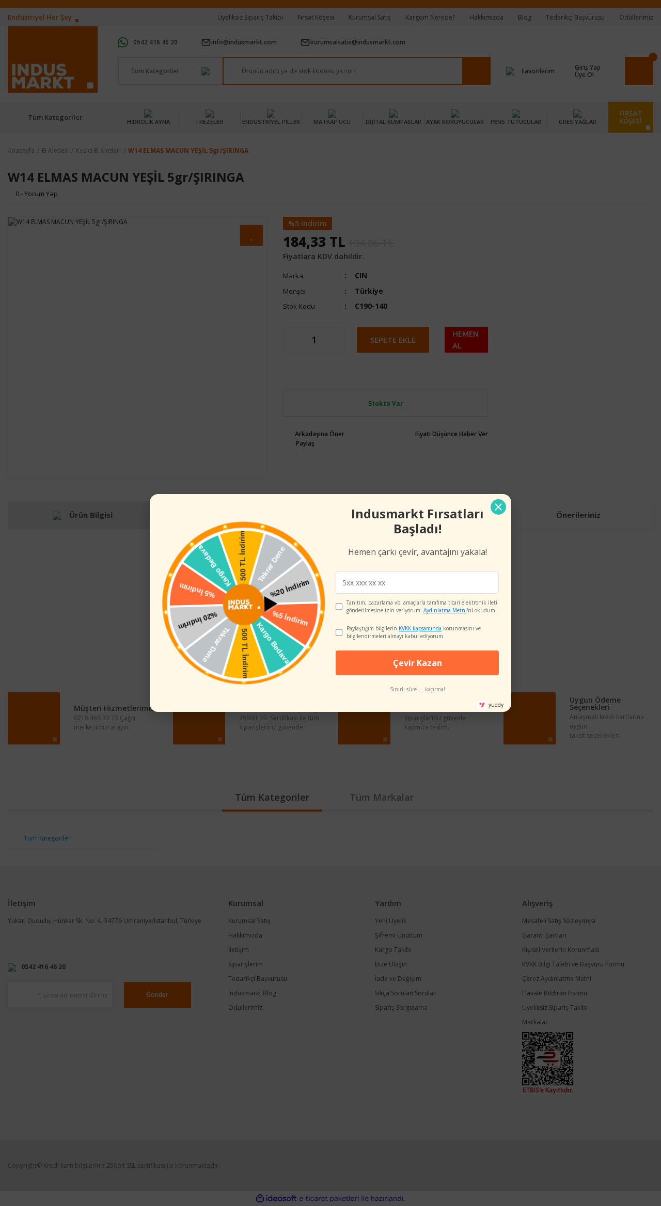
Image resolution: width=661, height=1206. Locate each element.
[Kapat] (498, 507)
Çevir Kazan (417, 663)
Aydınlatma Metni (445, 610)
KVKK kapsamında (420, 628)
